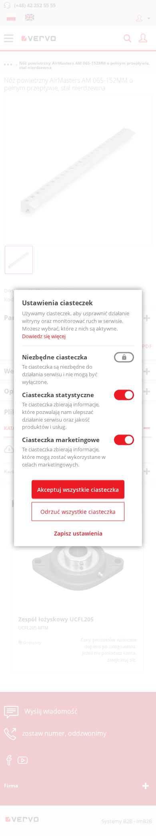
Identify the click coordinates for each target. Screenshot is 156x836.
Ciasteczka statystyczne (58, 395)
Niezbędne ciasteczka (54, 357)
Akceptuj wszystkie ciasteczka (78, 489)
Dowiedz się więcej (44, 335)
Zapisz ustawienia (78, 533)
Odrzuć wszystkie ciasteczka (78, 511)
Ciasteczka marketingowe (61, 440)
